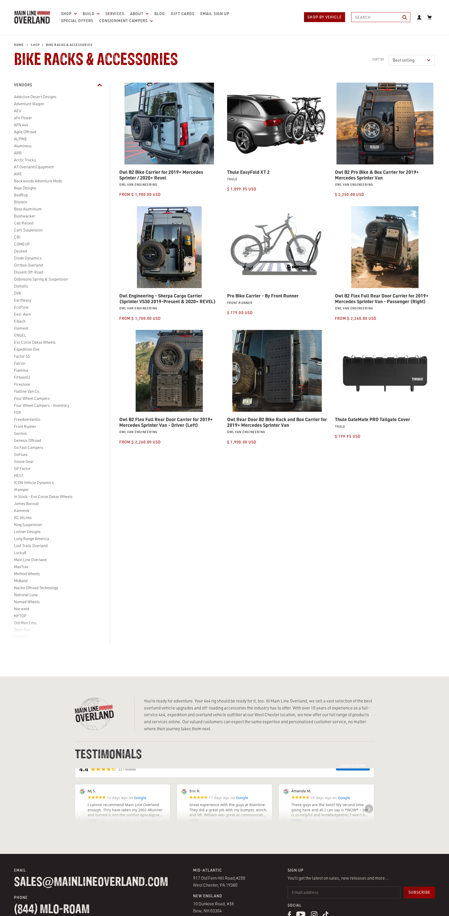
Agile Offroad (25, 131)
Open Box (22, 629)
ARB (18, 152)
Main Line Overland (30, 559)
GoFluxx (21, 454)
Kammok (22, 510)
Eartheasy (22, 300)
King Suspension (28, 524)
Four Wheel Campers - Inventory (41, 405)
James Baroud (26, 503)
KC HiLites (23, 517)
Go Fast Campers (28, 447)
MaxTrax (21, 566)
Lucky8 (20, 552)
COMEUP (22, 244)
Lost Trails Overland (31, 545)
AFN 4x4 (21, 124)
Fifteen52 (22, 377)
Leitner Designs (27, 531)
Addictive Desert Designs (35, 96)
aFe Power (23, 117)
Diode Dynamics (28, 258)
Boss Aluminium (28, 209)
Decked (20, 251)
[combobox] (381, 17)
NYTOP (20, 615)
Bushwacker (24, 216)
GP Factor (22, 468)
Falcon (19, 363)
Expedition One (26, 349)
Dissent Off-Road (28, 272)
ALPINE (20, 138)
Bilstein (20, 202)
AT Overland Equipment (34, 166)
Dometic (21, 286)
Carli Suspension (28, 230)
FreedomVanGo (27, 419)
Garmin (20, 433)
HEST (18, 475)
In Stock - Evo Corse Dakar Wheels (43, 496)
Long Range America (31, 538)
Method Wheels (27, 573)
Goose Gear (24, 461)
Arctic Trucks (25, 159)
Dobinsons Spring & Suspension (41, 279)
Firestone (22, 384)
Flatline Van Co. (27, 391)
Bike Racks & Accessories (69, 45)
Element (21, 328)
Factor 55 (22, 356)
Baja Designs (25, 187)
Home (19, 45)
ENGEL (20, 335)
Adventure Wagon (29, 103)
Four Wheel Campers (32, 398)
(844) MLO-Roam (52, 910)
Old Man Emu (25, 622)
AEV (17, 110)
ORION (20, 636)
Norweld (21, 608)
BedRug (21, 195)
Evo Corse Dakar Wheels (35, 342)
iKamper (21, 489)
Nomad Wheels (27, 601)
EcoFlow (21, 307)
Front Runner (25, 426)
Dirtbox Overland (28, 265)
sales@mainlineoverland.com (91, 882)
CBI (17, 237)
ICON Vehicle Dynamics (34, 482)
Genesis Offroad (27, 440)
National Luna (26, 594)
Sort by (378, 59)
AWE (18, 173)
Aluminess (23, 145)
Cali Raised (23, 223)
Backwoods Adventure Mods (38, 180)
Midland (21, 580)
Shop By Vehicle (324, 17)
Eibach (19, 321)
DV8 (17, 293)
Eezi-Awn (22, 314)
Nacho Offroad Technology (36, 587)
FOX (17, 412)
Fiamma (21, 370)
